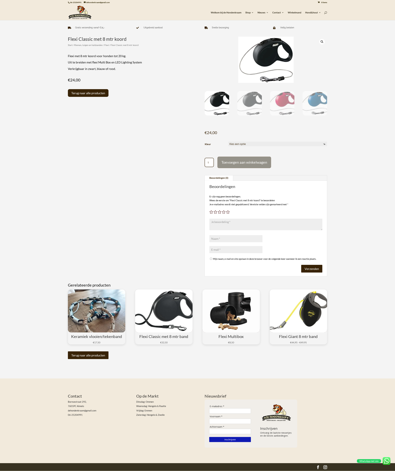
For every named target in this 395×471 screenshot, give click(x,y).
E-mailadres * (217, 406)
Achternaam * (217, 426)
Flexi (106, 45)
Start (70, 45)
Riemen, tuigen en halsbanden (88, 45)
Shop (248, 12)
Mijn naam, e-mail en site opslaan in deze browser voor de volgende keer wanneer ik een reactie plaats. (264, 258)
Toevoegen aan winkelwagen (244, 162)
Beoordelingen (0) (218, 177)
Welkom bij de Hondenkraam (226, 12)
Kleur (208, 144)
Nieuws (261, 12)
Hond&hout (311, 12)
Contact (276, 12)
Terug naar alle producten (88, 93)
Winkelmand (294, 12)
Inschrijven (230, 439)
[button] (322, 41)
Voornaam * (216, 416)
